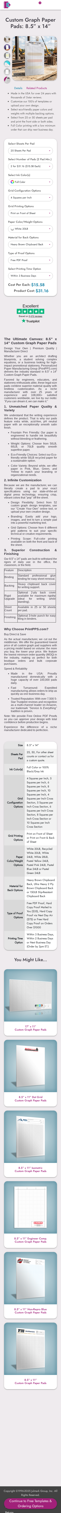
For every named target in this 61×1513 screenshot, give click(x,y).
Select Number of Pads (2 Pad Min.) (30, 159)
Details (18, 88)
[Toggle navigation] (53, 5)
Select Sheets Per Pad (21, 144)
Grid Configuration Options (24, 191)
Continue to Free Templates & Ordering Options (30, 1503)
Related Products (36, 88)
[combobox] (30, 150)
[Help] (32, 175)
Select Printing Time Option (24, 269)
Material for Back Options (23, 237)
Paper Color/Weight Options (25, 222)
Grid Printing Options (21, 206)
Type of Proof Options (21, 253)
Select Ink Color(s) (19, 175)
